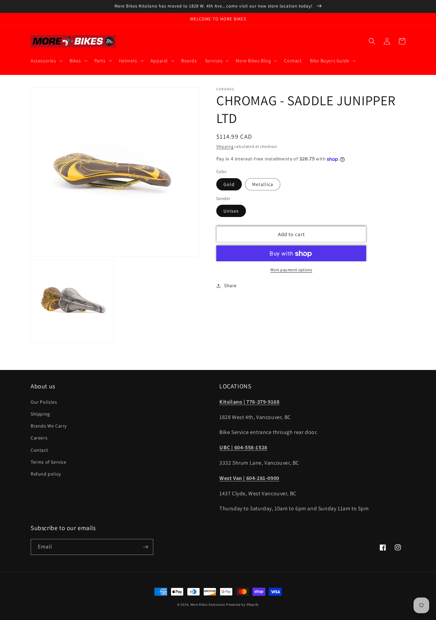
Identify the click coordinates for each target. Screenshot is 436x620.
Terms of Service (48, 462)
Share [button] (230, 286)
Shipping (225, 146)
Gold (229, 184)
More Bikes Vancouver (207, 604)
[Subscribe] (145, 547)
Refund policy (46, 474)
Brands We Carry (49, 426)
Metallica (262, 184)
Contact (39, 450)
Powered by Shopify (242, 604)
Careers (39, 438)
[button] (46, 60)
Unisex (231, 211)
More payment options (291, 270)
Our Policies (44, 402)
